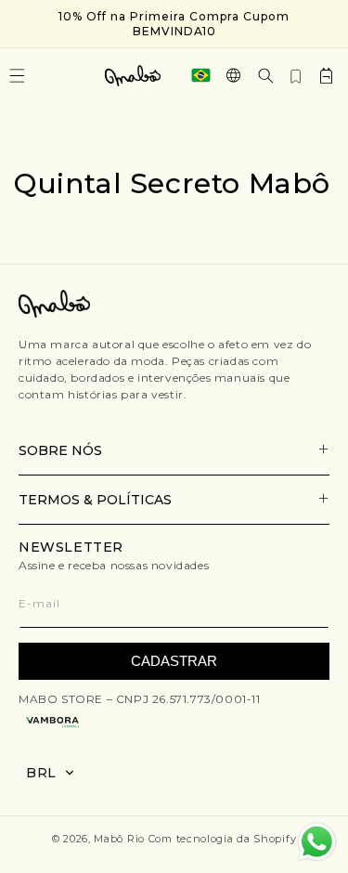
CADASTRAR (174, 661)
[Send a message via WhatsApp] (317, 842)
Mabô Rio (119, 838)
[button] (266, 75)
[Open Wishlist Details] (296, 75)
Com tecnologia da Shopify (222, 838)
